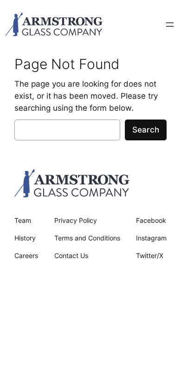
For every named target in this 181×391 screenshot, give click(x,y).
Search (145, 129)
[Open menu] (169, 24)
